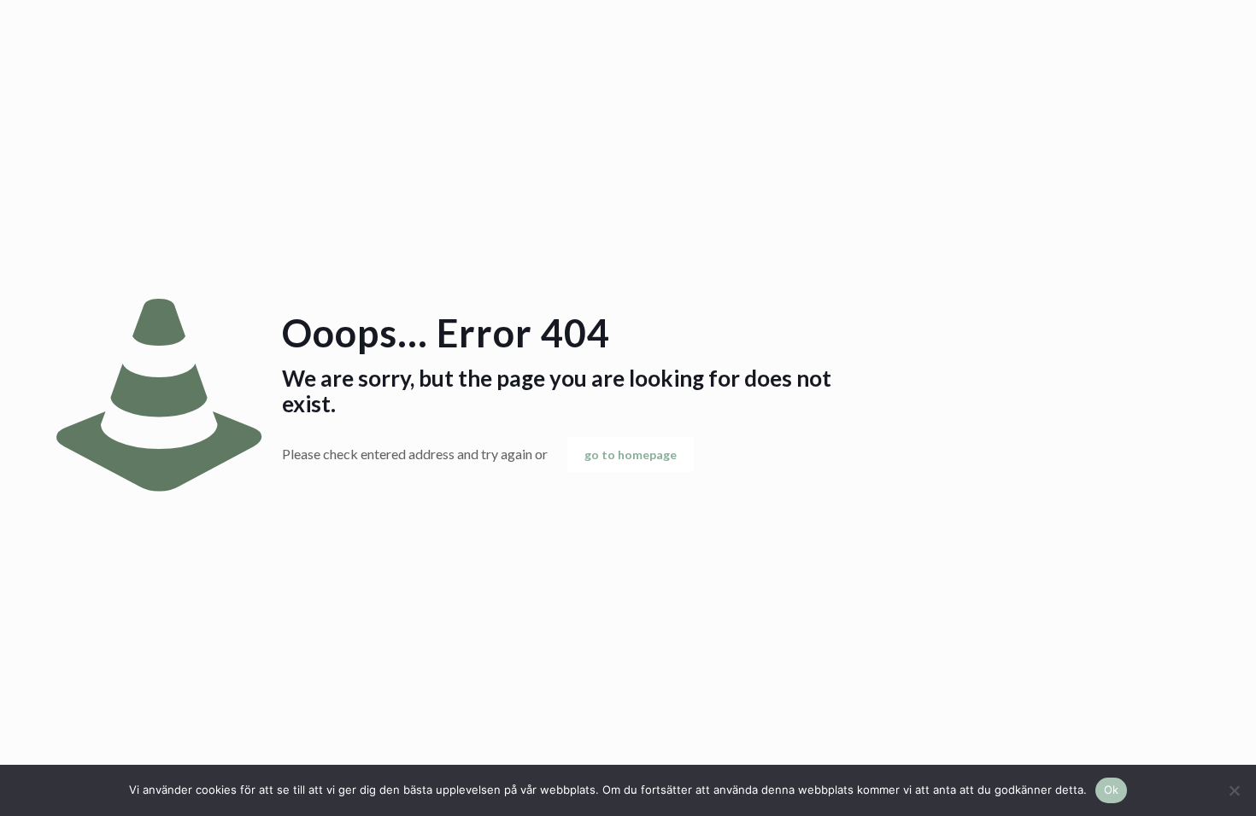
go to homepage (630, 454)
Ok (1111, 789)
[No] (1234, 790)
